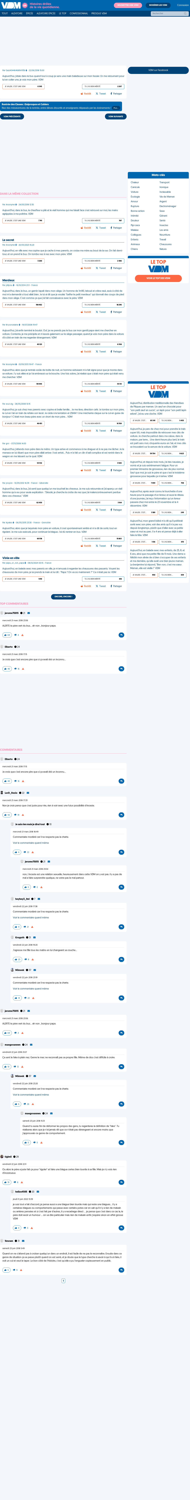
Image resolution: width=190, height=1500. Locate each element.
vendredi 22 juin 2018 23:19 (25, 978)
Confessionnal (79, 13)
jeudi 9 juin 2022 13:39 (23, 1199)
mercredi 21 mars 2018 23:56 (15, 621)
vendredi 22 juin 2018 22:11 (14, 1164)
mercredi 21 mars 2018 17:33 (14, 800)
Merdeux (8, 280)
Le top (62, 13)
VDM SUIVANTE (116, 117)
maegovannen (13, 1045)
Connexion (183, 5)
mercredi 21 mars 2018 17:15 (14, 654)
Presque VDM (99, 13)
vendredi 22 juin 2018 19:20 (25, 945)
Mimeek (20, 970)
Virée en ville (10, 558)
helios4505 (21, 1192)
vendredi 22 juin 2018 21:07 (14, 1052)
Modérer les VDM (158, 5)
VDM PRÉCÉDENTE (12, 117)
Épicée (29, 13)
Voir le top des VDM (158, 278)
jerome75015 (12, 613)
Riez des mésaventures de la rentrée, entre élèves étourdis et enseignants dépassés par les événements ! (60, 106)
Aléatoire (17, 13)
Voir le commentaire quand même (31, 843)
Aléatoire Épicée (46, 13)
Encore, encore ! (63, 597)
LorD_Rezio (11, 793)
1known (9, 1241)
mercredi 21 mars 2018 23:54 (35, 869)
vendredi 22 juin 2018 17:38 (25, 906)
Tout (5, 13)
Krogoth (20, 938)
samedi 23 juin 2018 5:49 (13, 1248)
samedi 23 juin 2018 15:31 (34, 1121)
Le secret (8, 240)
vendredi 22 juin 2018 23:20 (25, 1084)
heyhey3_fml (22, 899)
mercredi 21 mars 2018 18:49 (25, 832)
